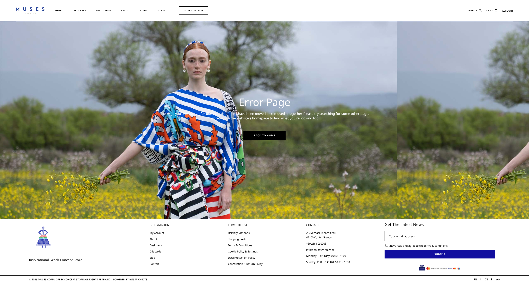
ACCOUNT (507, 10)
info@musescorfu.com (320, 250)
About (153, 239)
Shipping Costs (237, 239)
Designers (156, 245)
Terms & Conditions (240, 245)
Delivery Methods (239, 233)
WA (498, 279)
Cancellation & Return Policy (245, 264)
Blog (152, 258)
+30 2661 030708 (316, 243)
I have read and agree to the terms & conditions (418, 246)
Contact (154, 264)
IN (486, 279)
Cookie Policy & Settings (243, 251)
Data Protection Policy (241, 258)
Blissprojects (138, 279)
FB (475, 279)
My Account (157, 233)
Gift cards (155, 251)
